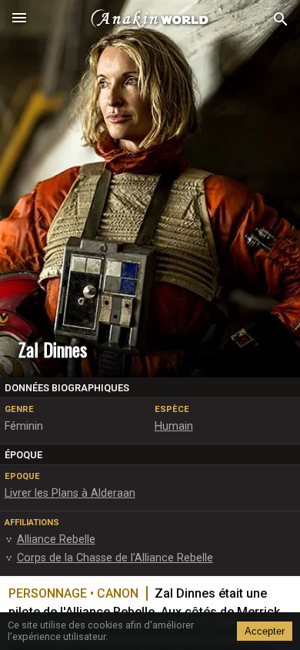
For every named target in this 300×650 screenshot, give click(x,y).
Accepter (265, 631)
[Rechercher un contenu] (281, 20)
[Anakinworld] (150, 19)
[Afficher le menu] (19, 19)
